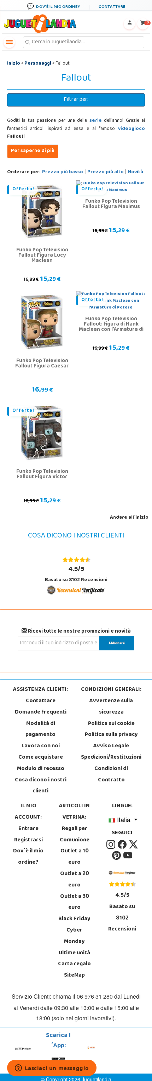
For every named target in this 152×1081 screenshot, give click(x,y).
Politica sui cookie (111, 724)
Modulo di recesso (40, 769)
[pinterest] (117, 856)
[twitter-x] (133, 844)
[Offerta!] (42, 211)
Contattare (40, 701)
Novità (135, 172)
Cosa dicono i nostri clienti (40, 786)
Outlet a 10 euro (74, 857)
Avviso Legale (111, 746)
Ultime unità (74, 953)
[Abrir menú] (9, 42)
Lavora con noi (41, 746)
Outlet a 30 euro (74, 902)
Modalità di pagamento (40, 729)
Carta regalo (74, 964)
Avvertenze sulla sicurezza (111, 706)
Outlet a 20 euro (74, 879)
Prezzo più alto (105, 172)
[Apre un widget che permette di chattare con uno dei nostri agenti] (52, 1068)
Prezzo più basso (62, 172)
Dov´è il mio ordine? (28, 857)
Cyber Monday (74, 936)
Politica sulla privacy (111, 735)
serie (95, 121)
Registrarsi (28, 840)
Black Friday (74, 919)
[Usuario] (129, 23)
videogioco (131, 129)
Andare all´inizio (129, 518)
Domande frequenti (40, 712)
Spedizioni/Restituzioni (111, 757)
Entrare (28, 829)
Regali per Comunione (74, 834)
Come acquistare (40, 757)
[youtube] (128, 856)
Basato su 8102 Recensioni (76, 574)
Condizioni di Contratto (111, 774)
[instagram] (111, 844)
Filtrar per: (76, 99)
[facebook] (122, 844)
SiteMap (74, 975)
